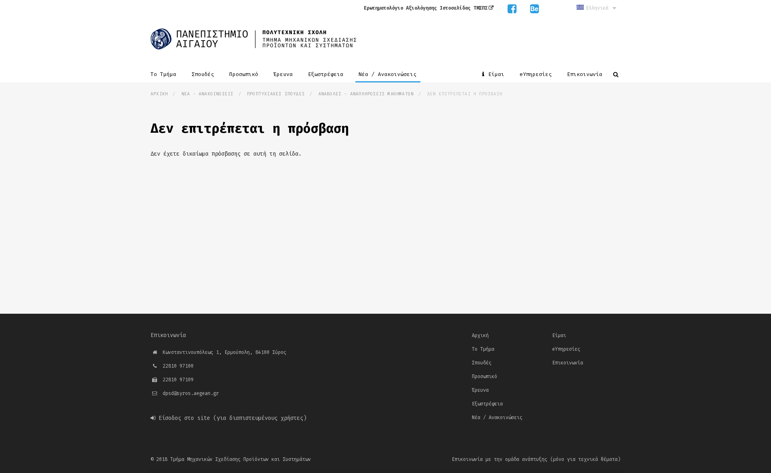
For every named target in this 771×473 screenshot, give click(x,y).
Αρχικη (159, 94)
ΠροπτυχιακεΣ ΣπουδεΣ (276, 94)
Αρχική (480, 335)
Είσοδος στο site (184, 418)
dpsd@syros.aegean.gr (191, 393)
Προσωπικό (245, 74)
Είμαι (496, 74)
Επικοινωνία (584, 74)
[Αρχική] (253, 37)
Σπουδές (204, 74)
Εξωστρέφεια (327, 74)
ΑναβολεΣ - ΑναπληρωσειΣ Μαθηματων (366, 94)
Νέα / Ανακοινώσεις (389, 74)
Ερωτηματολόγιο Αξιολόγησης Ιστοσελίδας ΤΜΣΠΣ (425, 8)
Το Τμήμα (165, 74)
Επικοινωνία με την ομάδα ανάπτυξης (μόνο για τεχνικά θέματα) (536, 459)
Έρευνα (284, 74)
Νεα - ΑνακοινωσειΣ (208, 94)
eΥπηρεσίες (537, 74)
